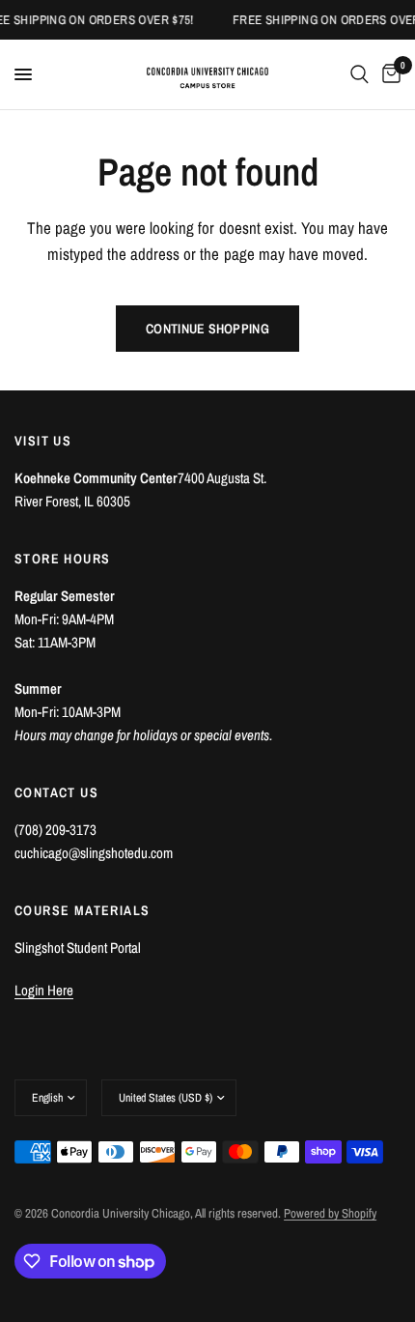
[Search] (359, 74)
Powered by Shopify (330, 1213)
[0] (388, 74)
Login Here (43, 990)
